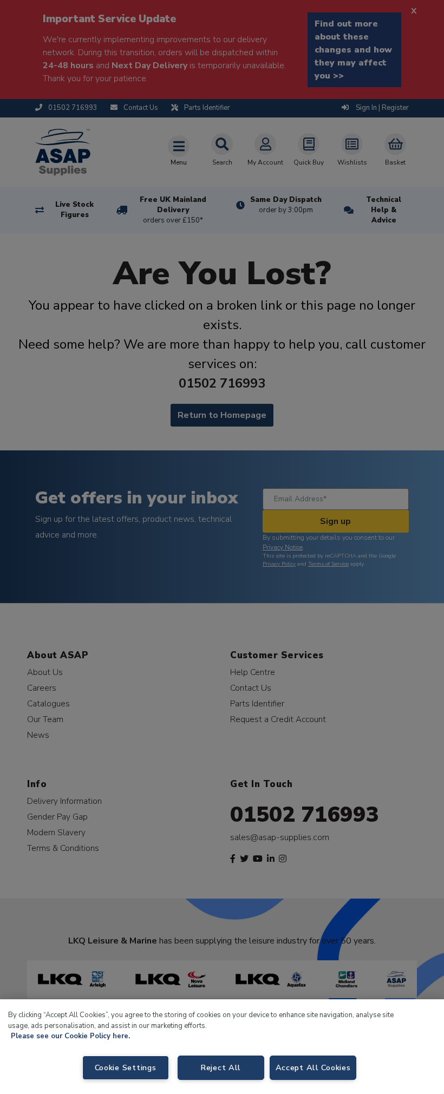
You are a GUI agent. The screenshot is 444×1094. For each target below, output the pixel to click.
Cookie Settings (125, 1067)
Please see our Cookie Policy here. (70, 1036)
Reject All (220, 1067)
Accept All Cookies (313, 1067)
